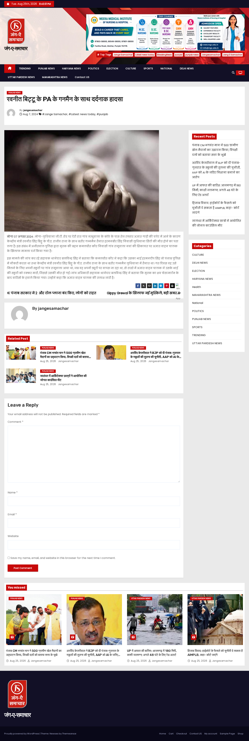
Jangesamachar (211, 54)
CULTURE (131, 68)
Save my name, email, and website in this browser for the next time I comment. (63, 558)
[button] (233, 73)
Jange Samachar (122, 54)
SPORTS (148, 68)
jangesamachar (33, 110)
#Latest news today (82, 114)
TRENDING (25, 68)
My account (210, 733)
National (197, 303)
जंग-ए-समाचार (15, 48)
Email (12, 514)
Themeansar (69, 733)
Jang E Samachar (232, 54)
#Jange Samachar (54, 114)
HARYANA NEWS (71, 68)
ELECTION (112, 68)
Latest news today (144, 54)
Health (196, 287)
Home (162, 733)
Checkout (181, 733)
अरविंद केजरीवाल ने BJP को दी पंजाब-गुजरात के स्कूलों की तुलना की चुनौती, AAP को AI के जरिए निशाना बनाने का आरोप (155, 357)
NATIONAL (166, 68)
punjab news (192, 54)
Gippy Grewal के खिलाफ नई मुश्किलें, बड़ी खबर (142, 293)
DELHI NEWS (187, 68)
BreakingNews (164, 54)
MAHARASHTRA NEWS (54, 77)
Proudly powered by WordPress (22, 733)
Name (13, 492)
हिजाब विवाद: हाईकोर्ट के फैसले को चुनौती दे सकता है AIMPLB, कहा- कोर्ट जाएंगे (215, 208)
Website (13, 536)
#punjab (102, 114)
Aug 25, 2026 (48, 361)
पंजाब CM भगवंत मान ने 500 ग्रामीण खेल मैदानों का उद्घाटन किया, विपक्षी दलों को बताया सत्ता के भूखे (64, 357)
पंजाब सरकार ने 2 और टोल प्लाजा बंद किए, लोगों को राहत (53, 293)
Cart (171, 733)
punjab (178, 54)
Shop (240, 733)
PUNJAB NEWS (46, 68)
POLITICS (93, 68)
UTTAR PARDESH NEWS (21, 77)
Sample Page (227, 733)
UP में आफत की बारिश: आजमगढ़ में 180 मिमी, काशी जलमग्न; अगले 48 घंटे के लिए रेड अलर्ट (216, 190)
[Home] (9, 68)
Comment (15, 422)
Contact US (82, 77)
